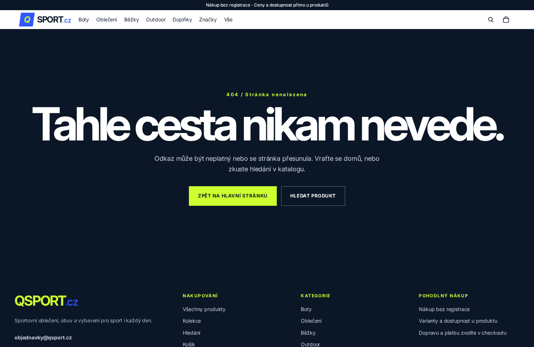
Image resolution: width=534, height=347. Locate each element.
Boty (306, 309)
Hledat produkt (313, 196)
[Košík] (506, 20)
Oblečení (311, 321)
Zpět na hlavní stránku (233, 196)
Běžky (308, 333)
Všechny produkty (204, 309)
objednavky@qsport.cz (43, 337)
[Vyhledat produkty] (491, 20)
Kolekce (192, 321)
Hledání (191, 333)
